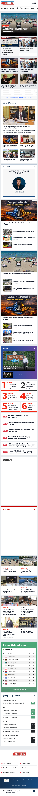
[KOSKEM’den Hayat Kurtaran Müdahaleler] (10, 561)
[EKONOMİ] (34, 460)
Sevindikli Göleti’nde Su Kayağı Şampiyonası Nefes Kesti (12, 397)
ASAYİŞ (28, 382)
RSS (7, 780)
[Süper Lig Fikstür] (34, 696)
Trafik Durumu (26, 763)
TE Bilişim (23, 785)
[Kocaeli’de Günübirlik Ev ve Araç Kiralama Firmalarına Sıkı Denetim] (28, 601)
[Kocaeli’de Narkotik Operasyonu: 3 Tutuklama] (10, 581)
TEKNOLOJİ (14, 8)
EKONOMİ (7, 460)
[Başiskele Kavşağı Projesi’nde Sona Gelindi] (28, 561)
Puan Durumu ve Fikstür (9, 768)
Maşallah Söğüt (17, 192)
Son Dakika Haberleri (9, 772)
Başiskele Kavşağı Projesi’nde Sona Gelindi (26, 571)
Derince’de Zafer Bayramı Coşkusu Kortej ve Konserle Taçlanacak (31, 407)
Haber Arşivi (25, 772)
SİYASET (6, 510)
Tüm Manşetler (26, 768)
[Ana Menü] (35, 3)
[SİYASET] (34, 509)
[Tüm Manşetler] (34, 103)
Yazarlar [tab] (6, 167)
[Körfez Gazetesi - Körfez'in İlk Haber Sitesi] (7, 3)
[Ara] (33, 3)
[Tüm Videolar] (34, 349)
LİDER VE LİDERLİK (17, 171)
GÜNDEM (4, 8)
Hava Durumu (7, 763)
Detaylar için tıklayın (19, 689)
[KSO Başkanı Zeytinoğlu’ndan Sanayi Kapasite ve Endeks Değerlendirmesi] (10, 622)
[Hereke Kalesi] (8, 375)
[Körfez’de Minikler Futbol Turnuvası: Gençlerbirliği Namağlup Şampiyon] (10, 601)
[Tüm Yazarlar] (34, 167)
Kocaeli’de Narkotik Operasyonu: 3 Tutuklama (9, 591)
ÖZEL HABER (24, 8)
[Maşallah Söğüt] (17, 183)
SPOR (33, 8)
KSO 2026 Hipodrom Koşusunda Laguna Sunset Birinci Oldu (31, 397)
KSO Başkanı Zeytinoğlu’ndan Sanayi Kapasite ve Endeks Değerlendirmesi (13, 407)
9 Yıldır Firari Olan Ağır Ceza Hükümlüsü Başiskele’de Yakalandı (30, 387)
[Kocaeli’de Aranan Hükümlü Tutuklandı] (28, 622)
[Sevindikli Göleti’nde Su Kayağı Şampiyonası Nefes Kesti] (28, 581)
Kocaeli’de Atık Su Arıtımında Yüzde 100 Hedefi (12, 387)
